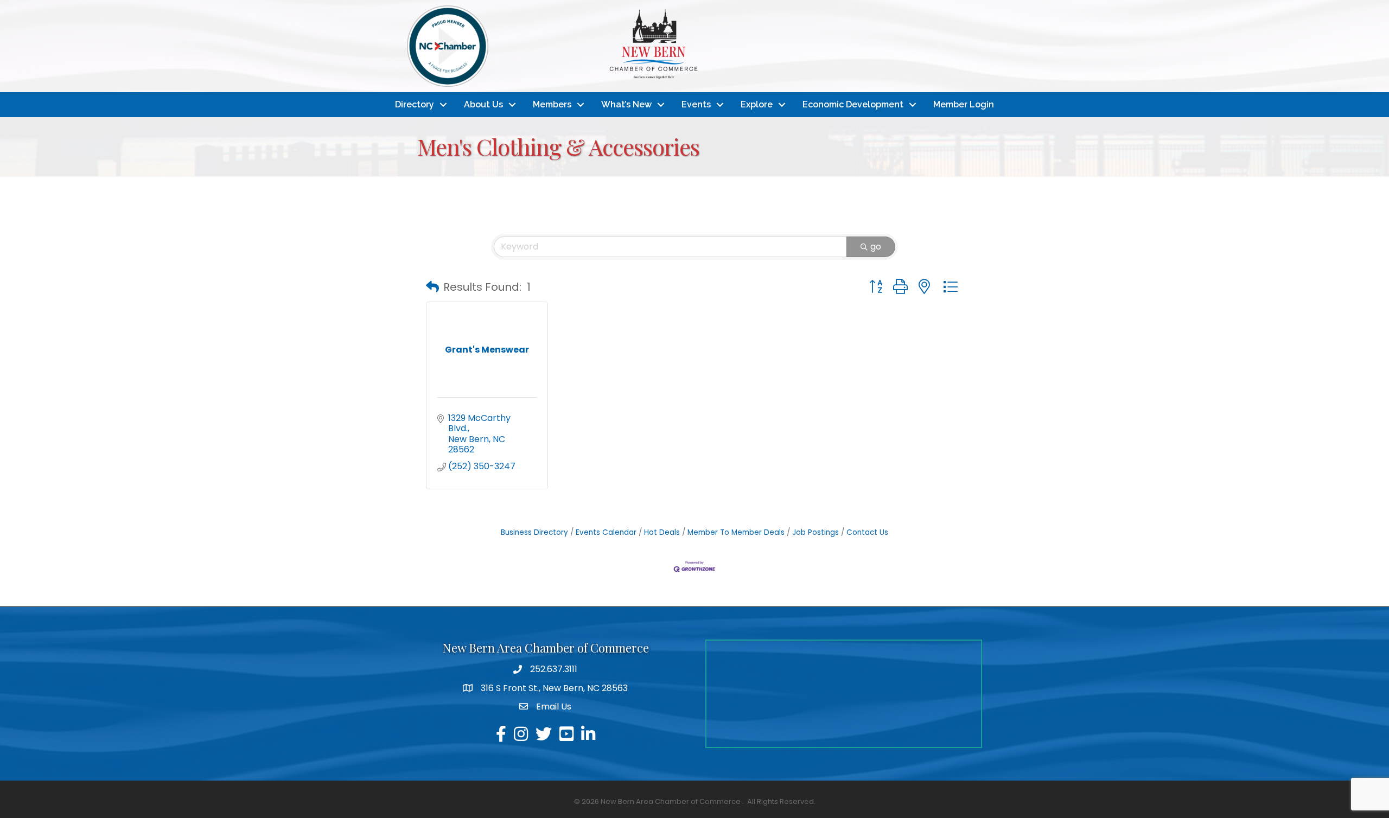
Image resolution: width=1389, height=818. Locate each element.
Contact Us (867, 532)
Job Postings (815, 532)
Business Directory (534, 532)
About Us (483, 104)
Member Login (963, 104)
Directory (414, 104)
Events (696, 104)
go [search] (875, 246)
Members (552, 104)
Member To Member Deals (736, 532)
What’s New (626, 104)
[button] (432, 287)
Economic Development (852, 104)
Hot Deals (662, 532)
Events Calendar (606, 532)
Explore (757, 104)
